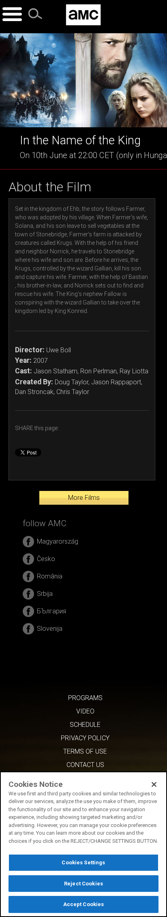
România (49, 576)
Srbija (45, 594)
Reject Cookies (83, 884)
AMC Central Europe (83, 15)
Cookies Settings (83, 862)
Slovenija (49, 628)
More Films (84, 497)
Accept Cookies (83, 904)
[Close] (154, 784)
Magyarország (57, 541)
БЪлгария (51, 611)
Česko (46, 559)
